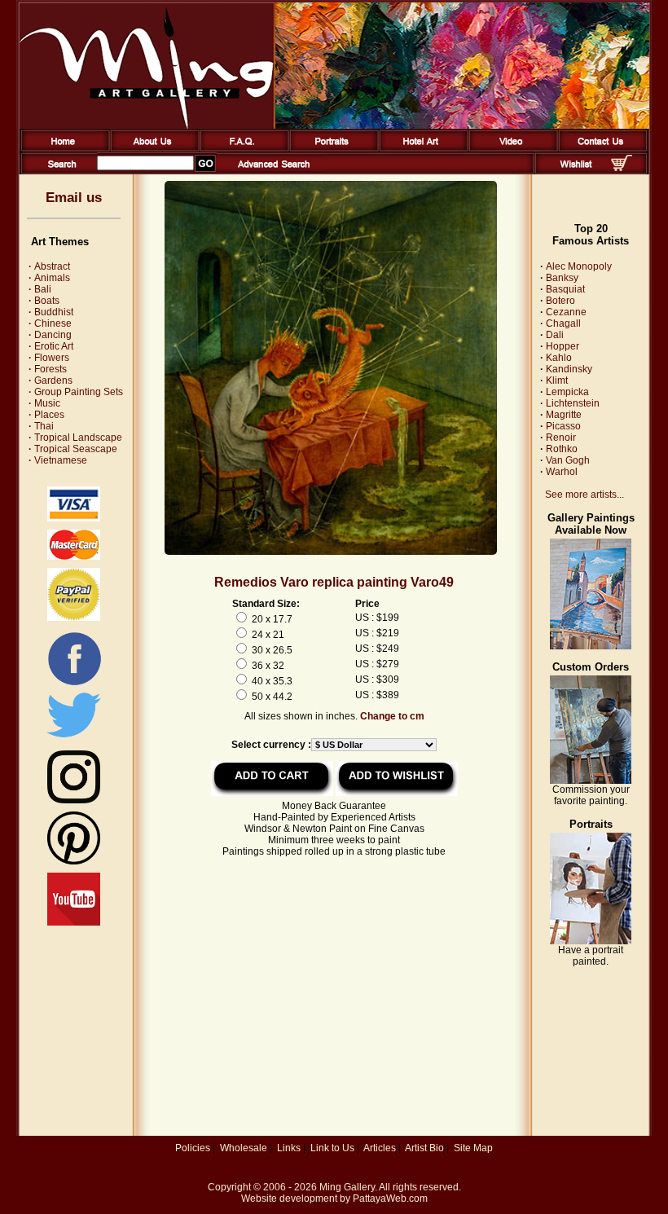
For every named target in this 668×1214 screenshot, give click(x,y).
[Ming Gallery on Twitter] (73, 739)
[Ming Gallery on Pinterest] (73, 861)
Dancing (50, 335)
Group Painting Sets (76, 392)
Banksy (562, 278)
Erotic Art (51, 346)
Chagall (563, 323)
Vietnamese (58, 460)
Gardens (51, 380)
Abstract (49, 266)
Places (46, 414)
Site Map (473, 1148)
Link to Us (332, 1148)
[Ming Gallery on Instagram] (73, 800)
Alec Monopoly (579, 266)
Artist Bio (424, 1148)
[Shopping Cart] (621, 168)
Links (289, 1148)
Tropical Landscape (75, 437)
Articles (379, 1148)
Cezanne (566, 312)
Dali (555, 335)
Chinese (50, 323)
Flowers (49, 357)
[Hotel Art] (420, 148)
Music (44, 403)
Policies (192, 1148)
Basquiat (565, 289)
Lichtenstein (573, 403)
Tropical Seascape (73, 449)
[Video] (510, 148)
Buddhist (51, 312)
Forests (48, 369)
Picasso (563, 426)
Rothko (562, 449)
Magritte (564, 414)
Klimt (557, 380)
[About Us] (152, 148)
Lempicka (567, 392)
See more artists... (584, 494)
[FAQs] (241, 148)
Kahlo (559, 357)
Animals (49, 278)
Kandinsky (569, 369)
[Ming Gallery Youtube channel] (73, 922)
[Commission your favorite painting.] (590, 780)
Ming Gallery (347, 1187)
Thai (41, 426)
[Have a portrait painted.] (590, 941)
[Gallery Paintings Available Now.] (590, 646)
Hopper (562, 346)
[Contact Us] (600, 148)
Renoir (561, 437)
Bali (40, 289)
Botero (560, 300)
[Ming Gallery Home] (62, 148)
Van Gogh (568, 460)
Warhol (562, 471)
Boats (44, 300)
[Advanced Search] (274, 171)
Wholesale (243, 1148)
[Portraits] (331, 148)
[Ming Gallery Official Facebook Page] (74, 684)
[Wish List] (576, 171)
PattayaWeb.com (390, 1198)
